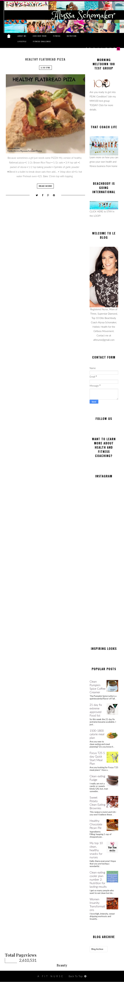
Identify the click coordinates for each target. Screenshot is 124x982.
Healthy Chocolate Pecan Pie (96, 825)
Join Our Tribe (40, 36)
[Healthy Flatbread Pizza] (45, 114)
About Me (22, 36)
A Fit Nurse (50, 976)
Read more (45, 186)
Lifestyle (22, 41)
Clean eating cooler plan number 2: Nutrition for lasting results (98, 879)
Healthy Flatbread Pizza (45, 59)
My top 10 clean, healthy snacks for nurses (96, 850)
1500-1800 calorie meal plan (97, 734)
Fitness (56, 36)
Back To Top (76, 976)
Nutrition (72, 36)
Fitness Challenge (42, 41)
